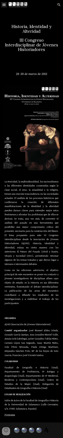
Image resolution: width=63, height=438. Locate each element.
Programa (10, 414)
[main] (31, 38)
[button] (4, 4)
